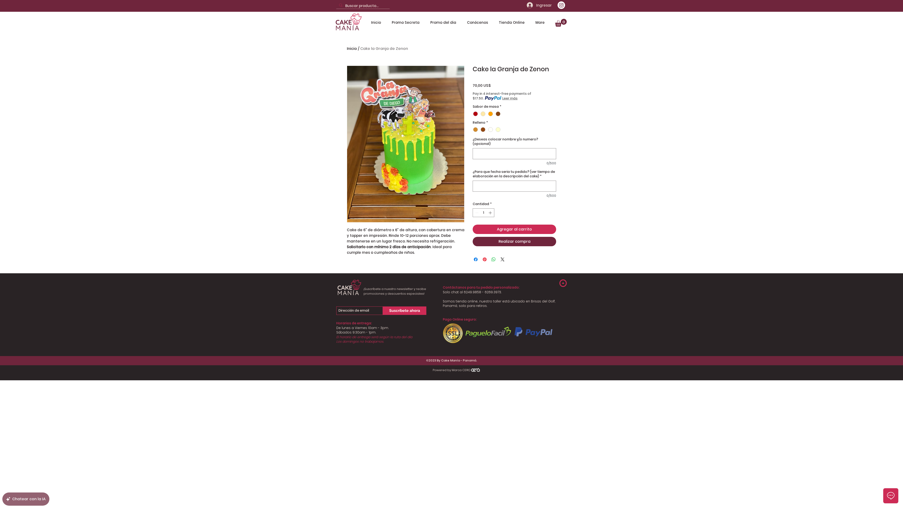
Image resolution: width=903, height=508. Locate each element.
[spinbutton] (483, 213)
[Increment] (491, 213)
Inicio (352, 48)
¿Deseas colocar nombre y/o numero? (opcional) (505, 141)
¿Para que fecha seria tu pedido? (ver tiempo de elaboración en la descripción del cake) (514, 174)
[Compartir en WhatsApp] (493, 259)
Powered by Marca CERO (452, 370)
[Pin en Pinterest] (484, 259)
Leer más (510, 98)
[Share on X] (502, 259)
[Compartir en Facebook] (476, 259)
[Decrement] (476, 213)
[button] (561, 23)
